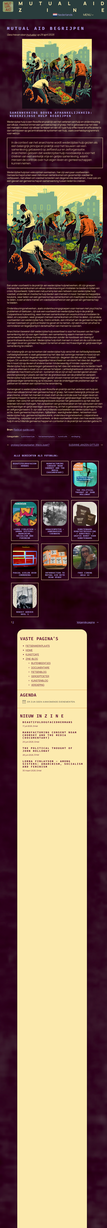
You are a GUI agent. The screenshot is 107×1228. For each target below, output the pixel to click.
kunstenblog (39, 680)
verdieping (75, 436)
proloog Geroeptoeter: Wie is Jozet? (30, 444)
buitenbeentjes (28, 436)
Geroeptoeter (40, 676)
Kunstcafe (32, 654)
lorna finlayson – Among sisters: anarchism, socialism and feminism (53, 764)
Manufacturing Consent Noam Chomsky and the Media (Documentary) (50, 735)
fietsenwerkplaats (46, 436)
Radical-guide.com (24, 429)
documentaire (40, 667)
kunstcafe (62, 436)
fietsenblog (39, 671)
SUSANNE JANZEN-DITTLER (84, 444)
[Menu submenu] (92, 15)
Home (29, 650)
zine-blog (32, 658)
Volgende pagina (88, 622)
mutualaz (31, 34)
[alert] (55, 701)
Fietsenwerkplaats (38, 645)
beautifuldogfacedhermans (48, 722)
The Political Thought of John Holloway (48, 749)
